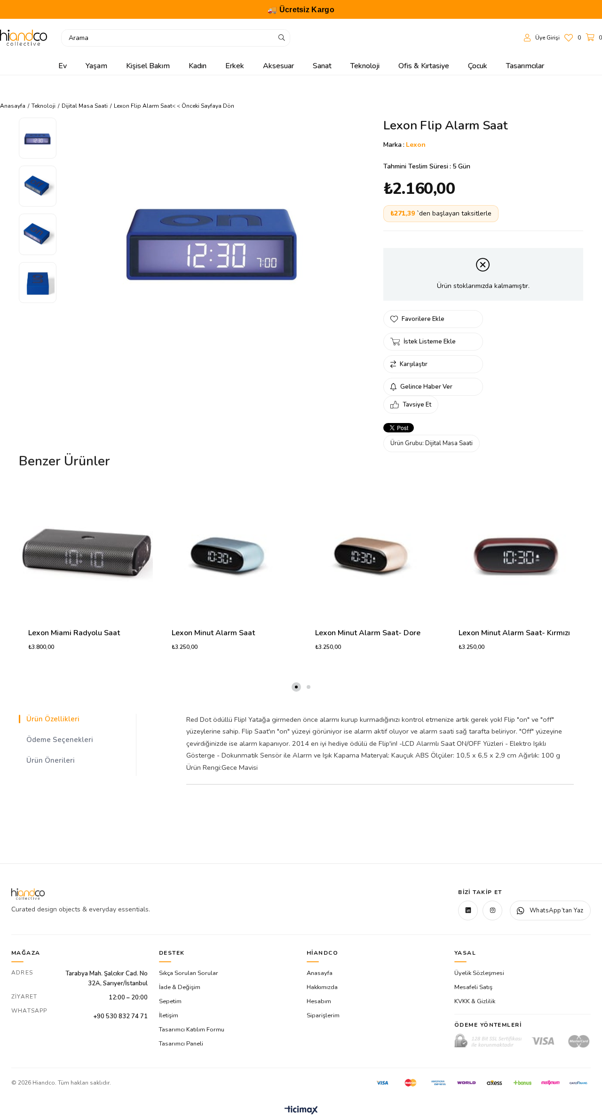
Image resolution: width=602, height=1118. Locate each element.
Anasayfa (320, 973)
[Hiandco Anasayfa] (28, 894)
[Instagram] (492, 910)
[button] (296, 687)
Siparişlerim (323, 1015)
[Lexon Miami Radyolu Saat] (85, 551)
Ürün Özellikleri (52, 719)
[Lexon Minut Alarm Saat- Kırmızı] (516, 551)
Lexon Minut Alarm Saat (213, 633)
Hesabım (319, 1001)
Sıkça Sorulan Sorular (188, 973)
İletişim (168, 1015)
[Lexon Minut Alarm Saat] (229, 551)
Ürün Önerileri (50, 760)
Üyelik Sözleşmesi (479, 973)
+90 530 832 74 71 (120, 1016)
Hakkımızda (322, 987)
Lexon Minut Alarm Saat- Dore (367, 633)
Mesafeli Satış (473, 987)
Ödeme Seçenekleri (59, 739)
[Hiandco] (23, 38)
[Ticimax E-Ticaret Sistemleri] (301, 1111)
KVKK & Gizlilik (474, 1001)
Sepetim (170, 1001)
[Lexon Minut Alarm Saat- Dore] (372, 551)
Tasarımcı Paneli (181, 1043)
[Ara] (282, 38)
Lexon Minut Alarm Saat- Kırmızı (514, 633)
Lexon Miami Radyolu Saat (74, 633)
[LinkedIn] (468, 910)
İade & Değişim (179, 987)
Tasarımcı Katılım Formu (191, 1029)
